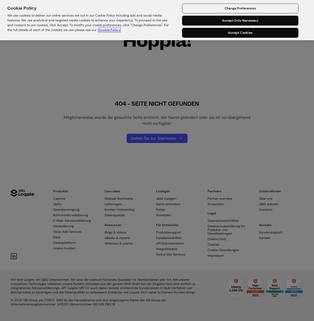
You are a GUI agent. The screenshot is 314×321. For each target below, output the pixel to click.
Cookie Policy (109, 30)
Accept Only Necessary (240, 21)
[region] (157, 20)
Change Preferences (240, 8)
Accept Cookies (240, 33)
